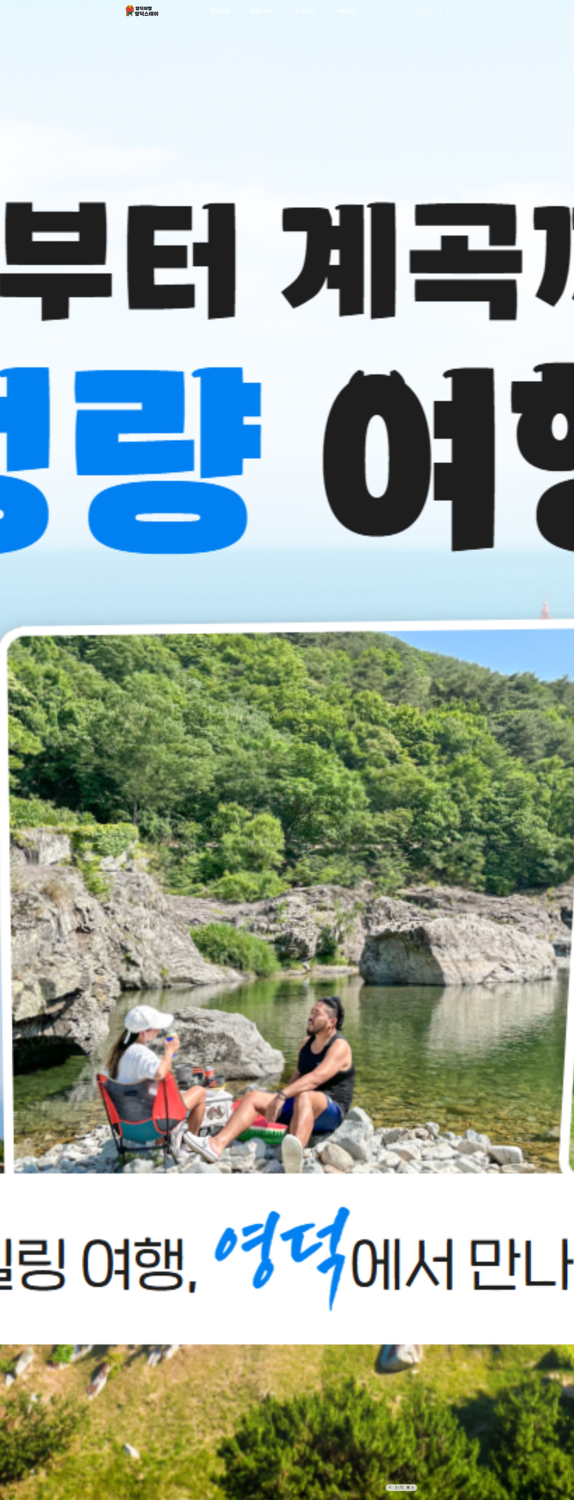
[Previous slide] (390, 1487)
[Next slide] (412, 1487)
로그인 (424, 11)
